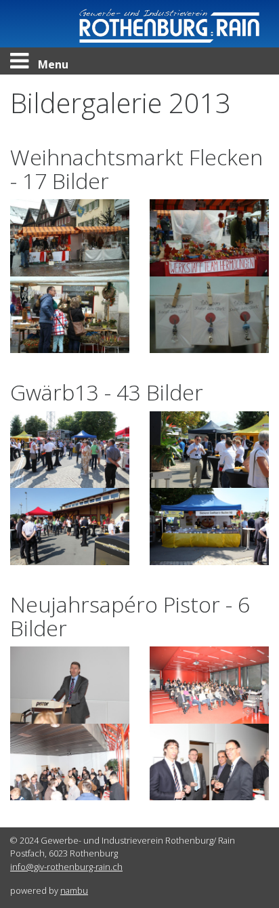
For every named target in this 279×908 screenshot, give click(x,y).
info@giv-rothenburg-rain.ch (66, 867)
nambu (74, 890)
